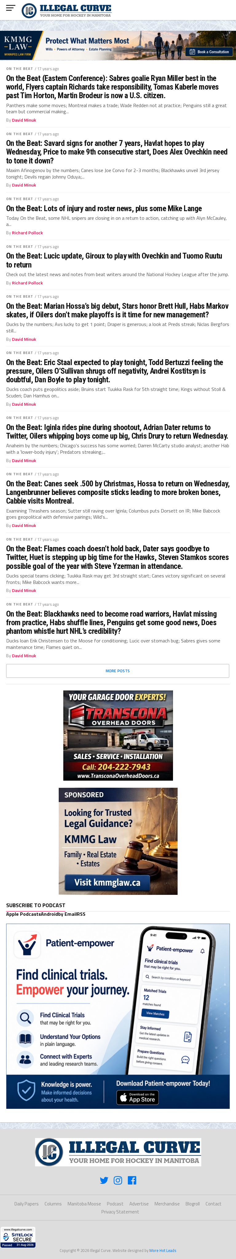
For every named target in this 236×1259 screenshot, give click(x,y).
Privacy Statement (120, 1211)
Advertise (139, 1203)
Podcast (115, 1203)
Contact (214, 1203)
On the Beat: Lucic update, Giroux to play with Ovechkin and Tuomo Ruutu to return (114, 260)
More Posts (118, 671)
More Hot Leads (162, 1250)
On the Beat (19, 68)
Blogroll (193, 1203)
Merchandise (167, 1203)
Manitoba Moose (84, 1203)
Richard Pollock (27, 232)
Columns (53, 1203)
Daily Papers (26, 1203)
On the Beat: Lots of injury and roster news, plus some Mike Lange (104, 208)
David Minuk (24, 120)
